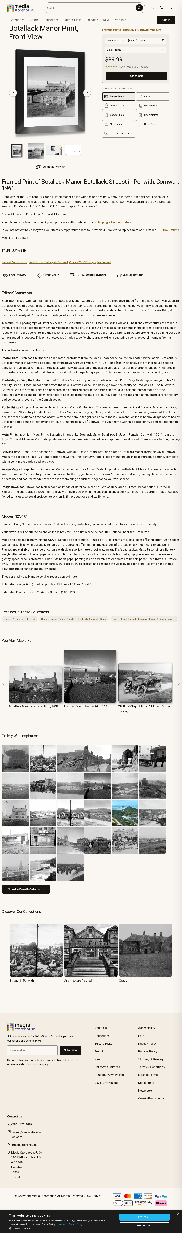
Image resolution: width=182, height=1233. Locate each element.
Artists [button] (34, 20)
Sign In (166, 20)
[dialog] (91, 1221)
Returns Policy (147, 1051)
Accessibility (146, 1028)
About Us (101, 1028)
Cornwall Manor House (14, 262)
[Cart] (162, 8)
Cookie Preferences (151, 1098)
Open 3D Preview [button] (53, 166)
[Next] (87, 93)
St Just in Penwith (166, 619)
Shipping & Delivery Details (114, 222)
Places (151, 619)
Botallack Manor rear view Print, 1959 (34, 706)
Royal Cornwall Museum (133, 619)
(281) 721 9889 (22, 1124)
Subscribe (70, 1050)
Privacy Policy (147, 1043)
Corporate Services (107, 1067)
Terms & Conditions (151, 1067)
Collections (51, 20)
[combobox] (90, 8)
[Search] (139, 7)
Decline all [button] (144, 1225)
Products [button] (120, 20)
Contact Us (14, 1116)
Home (7, 619)
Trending (92, 20)
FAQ (141, 1036)
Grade (103, 619)
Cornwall (93, 619)
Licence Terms (148, 1075)
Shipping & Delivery (151, 1059)
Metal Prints (146, 1083)
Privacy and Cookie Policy (69, 1224)
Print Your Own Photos (110, 1075)
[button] (61, 1228)
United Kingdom (67, 619)
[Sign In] (171, 8)
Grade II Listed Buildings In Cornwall (48, 262)
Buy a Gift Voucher (107, 1083)
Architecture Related (78, 980)
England (82, 619)
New (106, 20)
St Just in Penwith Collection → (26, 889)
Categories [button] (17, 20)
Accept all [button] (144, 1217)
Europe (53, 619)
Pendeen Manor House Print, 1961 (86, 706)
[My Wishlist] (153, 8)
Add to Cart (136, 76)
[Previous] (13, 93)
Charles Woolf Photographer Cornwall (90, 262)
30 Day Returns (169, 230)
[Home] (23, 8)
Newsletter (145, 1090)
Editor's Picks (72, 20)
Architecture (18, 619)
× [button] (178, 1213)
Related (31, 619)
